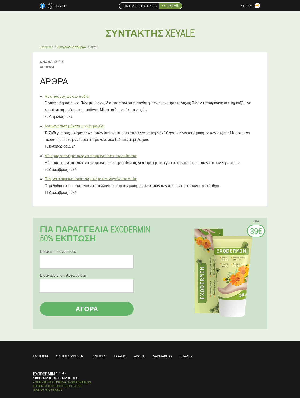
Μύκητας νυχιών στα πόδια (67, 96)
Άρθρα (139, 356)
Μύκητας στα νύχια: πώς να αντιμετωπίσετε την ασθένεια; (91, 155)
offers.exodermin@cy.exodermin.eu (56, 378)
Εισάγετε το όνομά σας (58, 251)
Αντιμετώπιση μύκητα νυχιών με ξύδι (74, 125)
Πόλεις (120, 356)
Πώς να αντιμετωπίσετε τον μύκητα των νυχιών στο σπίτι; (91, 178)
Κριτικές (99, 356)
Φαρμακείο (162, 356)
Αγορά (86, 308)
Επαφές (186, 356)
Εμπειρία (40, 356)
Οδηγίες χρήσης (70, 356)
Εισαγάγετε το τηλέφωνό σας (63, 275)
